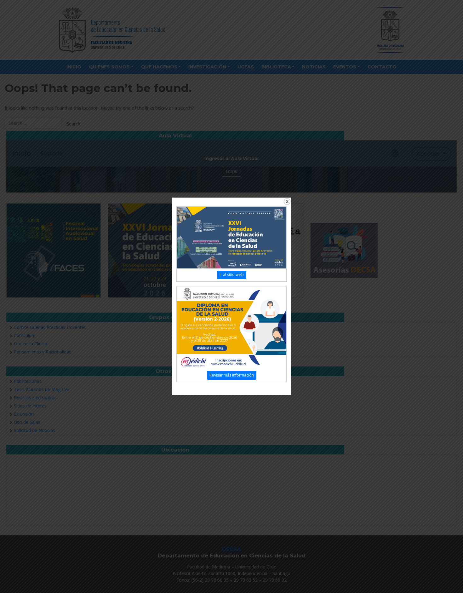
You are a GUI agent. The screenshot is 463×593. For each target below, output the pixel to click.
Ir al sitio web (232, 274)
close (287, 201)
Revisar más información (231, 375)
